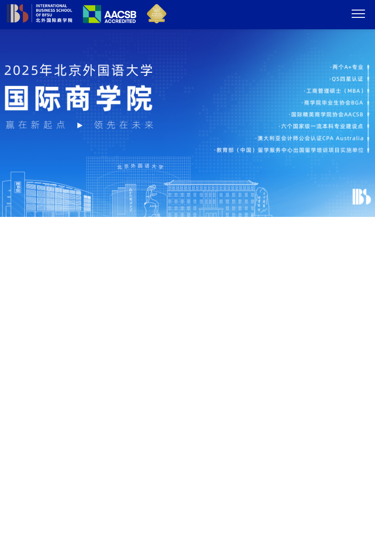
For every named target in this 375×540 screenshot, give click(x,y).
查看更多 (345, 296)
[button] (176, 209)
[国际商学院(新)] (86, 21)
